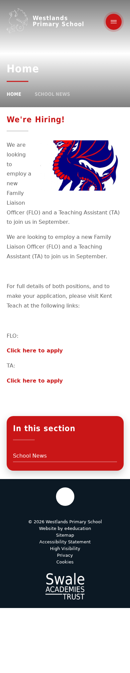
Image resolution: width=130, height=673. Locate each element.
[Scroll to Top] (65, 496)
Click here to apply (35, 350)
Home (14, 94)
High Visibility (65, 548)
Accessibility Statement (65, 541)
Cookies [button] (65, 561)
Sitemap (65, 535)
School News (52, 94)
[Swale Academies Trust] (65, 586)
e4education (77, 528)
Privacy (65, 555)
